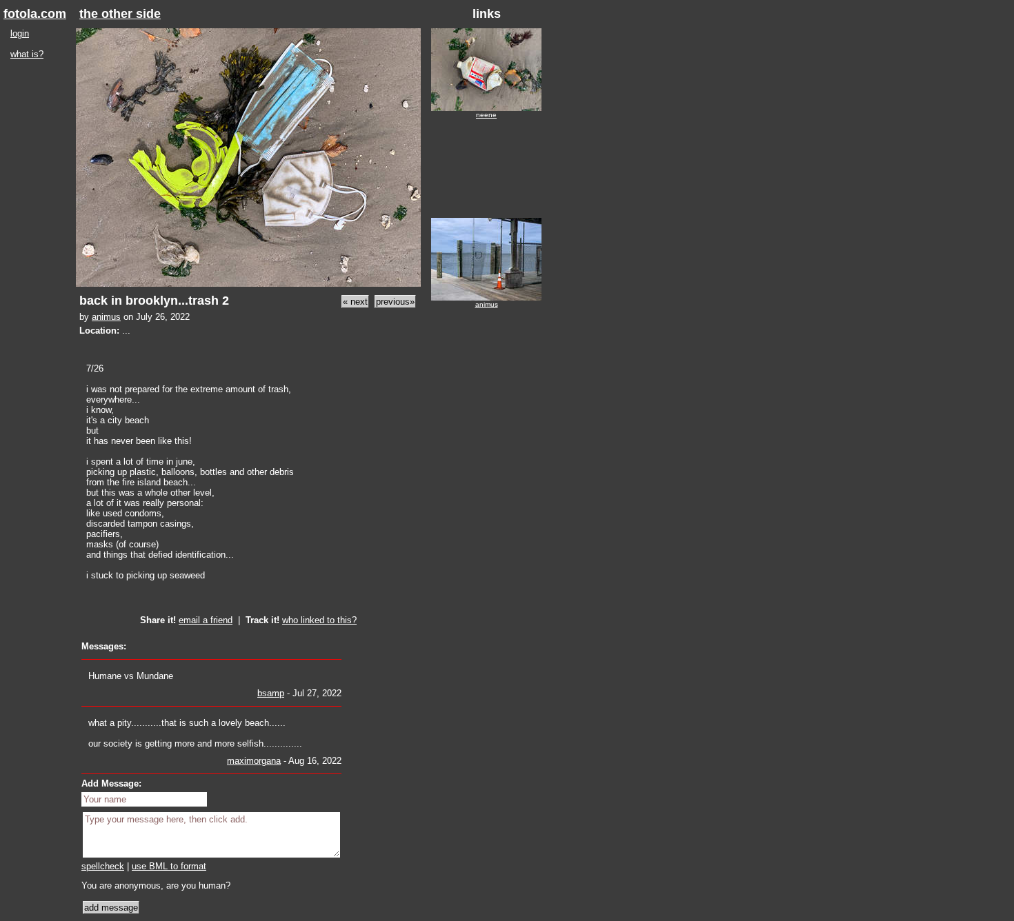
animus (106, 317)
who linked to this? (319, 620)
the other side (120, 14)
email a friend (205, 620)
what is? (26, 54)
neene (486, 115)
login (19, 33)
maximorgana (254, 761)
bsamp (270, 693)
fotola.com (34, 14)
